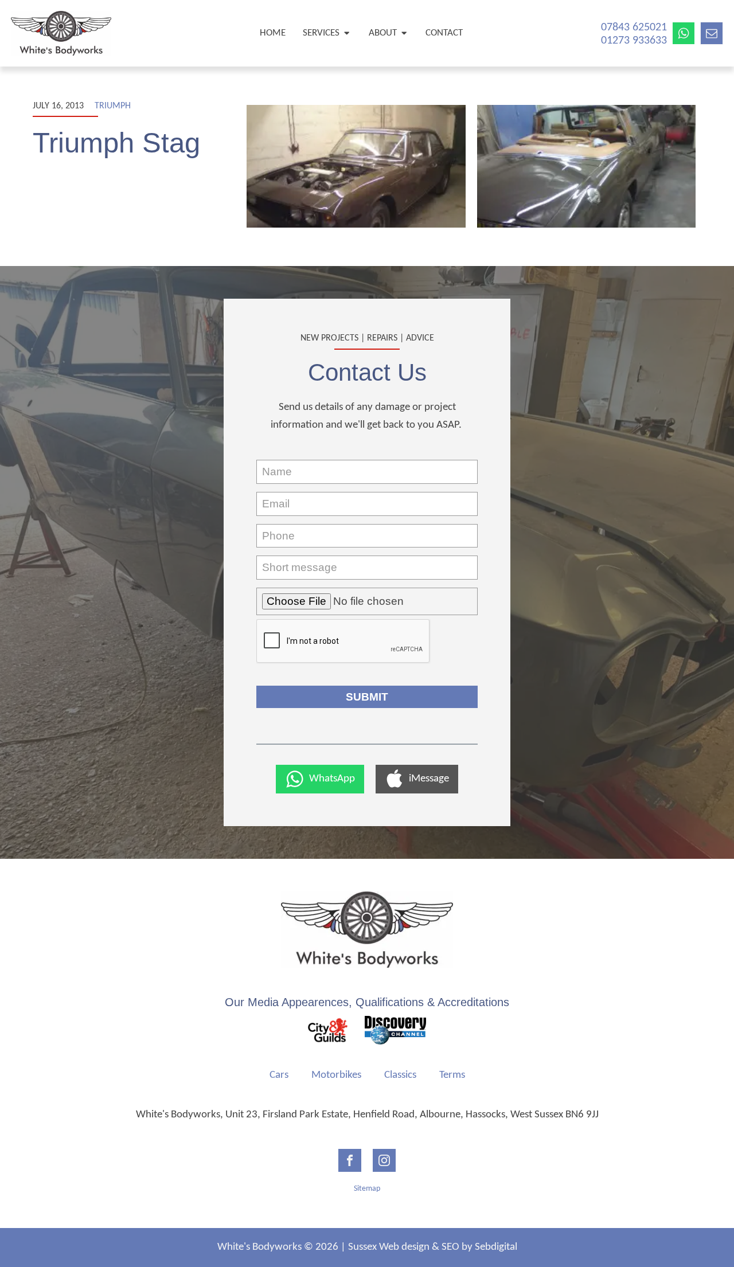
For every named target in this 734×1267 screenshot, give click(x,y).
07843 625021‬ (634, 27)
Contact (444, 33)
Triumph (113, 106)
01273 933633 (634, 40)
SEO (450, 1247)
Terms (452, 1075)
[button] (320, 779)
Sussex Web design (389, 1247)
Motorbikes (336, 1075)
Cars (279, 1075)
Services (321, 33)
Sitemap (367, 1188)
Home (273, 33)
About (383, 33)
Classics (400, 1075)
